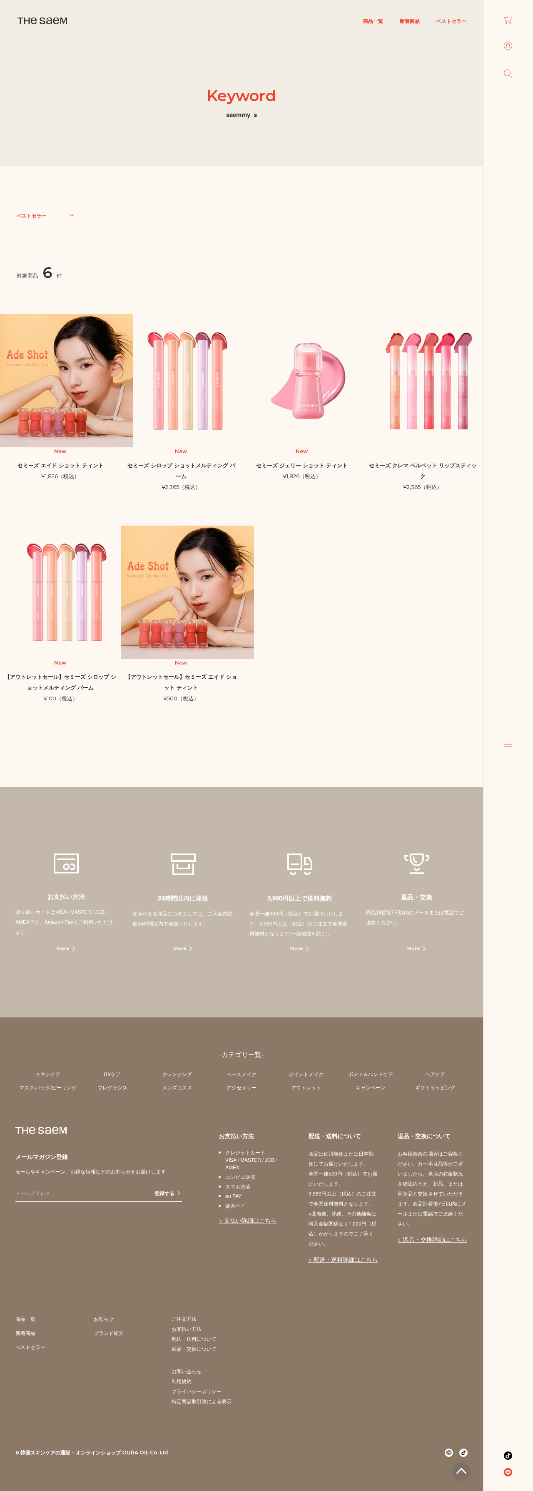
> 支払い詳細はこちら (247, 1220)
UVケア (112, 1073)
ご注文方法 (184, 1318)
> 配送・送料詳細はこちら (343, 1259)
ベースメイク (242, 1073)
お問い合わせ (187, 1370)
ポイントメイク (306, 1073)
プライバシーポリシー (197, 1390)
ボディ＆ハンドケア (370, 1073)
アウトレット (306, 1087)
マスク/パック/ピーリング (48, 1087)
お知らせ (104, 1318)
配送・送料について (194, 1338)
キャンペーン (371, 1087)
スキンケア (47, 1073)
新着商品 (410, 21)
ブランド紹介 (109, 1332)
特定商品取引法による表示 (202, 1400)
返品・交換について (194, 1348)
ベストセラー (451, 21)
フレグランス (112, 1087)
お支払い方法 (187, 1328)
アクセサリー (242, 1087)
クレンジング (177, 1073)
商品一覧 (373, 21)
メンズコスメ (177, 1087)
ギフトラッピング (435, 1087)
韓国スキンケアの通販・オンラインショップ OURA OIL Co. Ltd (94, 1452)
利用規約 (182, 1380)
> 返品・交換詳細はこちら (432, 1239)
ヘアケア (435, 1073)
